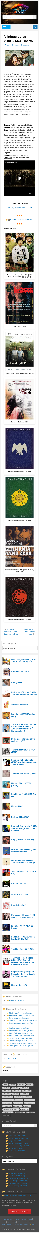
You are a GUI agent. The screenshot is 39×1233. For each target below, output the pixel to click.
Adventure (10, 1219)
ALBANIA (19, 1096)
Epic (9, 1222)
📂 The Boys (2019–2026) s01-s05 (19, 1038)
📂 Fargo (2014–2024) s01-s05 (18, 1018)
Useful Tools (11, 1058)
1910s (13, 1084)
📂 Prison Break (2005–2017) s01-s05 (20, 1030)
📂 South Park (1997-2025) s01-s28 (19, 1033)
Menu (7, 27)
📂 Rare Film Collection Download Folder (17, 1195)
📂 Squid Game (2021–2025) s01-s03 (20, 1035)
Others (26, 1224)
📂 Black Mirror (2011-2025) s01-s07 (20, 1013)
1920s (21, 1084)
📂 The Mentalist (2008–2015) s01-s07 (20, 1041)
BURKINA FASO (19, 1112)
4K (5, 1084)
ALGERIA (28, 1096)
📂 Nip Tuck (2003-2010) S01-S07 (19, 1028)
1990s (27, 1090)
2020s (25, 1093)
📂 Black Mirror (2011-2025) (16, 1136)
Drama (4, 1222)
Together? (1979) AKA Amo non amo (29, 631)
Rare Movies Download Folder (21, 220)
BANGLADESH (29, 1103)
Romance (31, 1222)
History (14, 1222)
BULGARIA (8, 1112)
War (21, 1224)
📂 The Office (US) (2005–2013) (17, 1181)
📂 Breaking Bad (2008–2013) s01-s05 (20, 1015)
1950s (15, 1087)
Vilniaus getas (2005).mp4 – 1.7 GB (19, 207)
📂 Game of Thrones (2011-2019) (18, 1143)
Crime (30, 1219)
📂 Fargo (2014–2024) (14, 1141)
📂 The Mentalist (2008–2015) (17, 1178)
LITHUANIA (26, 45)
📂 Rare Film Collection (15, 1000)
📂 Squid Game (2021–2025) (16, 1173)
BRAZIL (24, 1109)
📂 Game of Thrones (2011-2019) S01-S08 (22, 1020)
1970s (7, 1090)
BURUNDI (31, 1112)
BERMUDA (17, 1106)
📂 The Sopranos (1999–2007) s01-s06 (21, 1046)
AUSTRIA (7, 1103)
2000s (8, 45)
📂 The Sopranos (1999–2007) (17, 1183)
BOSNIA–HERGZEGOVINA (11, 1109)
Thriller (9, 1224)
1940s (6, 1087)
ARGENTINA (8, 1100)
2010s (15, 1093)
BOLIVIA (27, 1106)
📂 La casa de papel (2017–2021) (18, 1146)
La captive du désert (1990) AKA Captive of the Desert (11, 631)
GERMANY (16, 45)
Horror (19, 1222)
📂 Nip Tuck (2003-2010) (15, 1148)
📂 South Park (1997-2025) (16, 1151)
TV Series (15, 1224)
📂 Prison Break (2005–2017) (16, 1186)
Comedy (24, 1219)
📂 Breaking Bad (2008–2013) (17, 1138)
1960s (24, 1087)
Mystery (25, 1222)
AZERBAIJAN (18, 1103)
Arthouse (17, 1219)
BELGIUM (7, 1106)
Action (4, 1219)
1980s (17, 1090)
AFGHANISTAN (8, 1096)
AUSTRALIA (29, 1100)
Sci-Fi (3, 1224)
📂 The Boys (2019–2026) (15, 1176)
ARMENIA (19, 1100)
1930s (29, 1084)
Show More (6, 1115)
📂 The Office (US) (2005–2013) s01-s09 (21, 1043)
